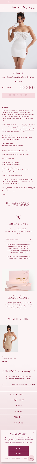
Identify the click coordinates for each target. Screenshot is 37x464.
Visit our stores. (24, 2)
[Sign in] (29, 8)
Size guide (9, 87)
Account (18, 423)
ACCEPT (18, 448)
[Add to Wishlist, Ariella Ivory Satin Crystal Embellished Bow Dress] (22, 73)
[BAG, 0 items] (34, 8)
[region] (18, 40)
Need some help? (18, 394)
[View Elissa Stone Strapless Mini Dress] (9, 338)
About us (18, 417)
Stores (18, 411)
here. (31, 442)
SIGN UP (32, 384)
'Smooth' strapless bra (15, 150)
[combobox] (18, 239)
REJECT (18, 453)
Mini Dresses (13, 164)
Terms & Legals (18, 400)
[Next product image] (34, 40)
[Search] (27, 8)
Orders (18, 406)
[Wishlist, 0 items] (31, 8)
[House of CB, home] (18, 7)
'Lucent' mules (29, 129)
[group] (18, 81)
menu (3, 8)
